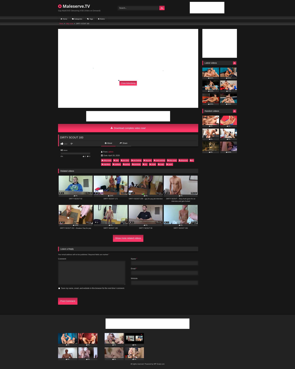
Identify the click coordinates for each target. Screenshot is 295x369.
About (109, 143)
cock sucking (160, 160)
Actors (102, 19)
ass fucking (137, 160)
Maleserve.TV (76, 6)
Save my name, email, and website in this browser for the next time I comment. (93, 288)
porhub (127, 164)
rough (162, 164)
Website (134, 278)
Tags (91, 19)
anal (117, 160)
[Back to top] (287, 362)
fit (192, 160)
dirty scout (69, 23)
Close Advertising (128, 83)
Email (134, 269)
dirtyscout (184, 160)
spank (170, 164)
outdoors (117, 164)
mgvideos (107, 164)
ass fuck (126, 160)
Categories (78, 19)
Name (134, 259)
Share (124, 143)
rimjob (153, 164)
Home (65, 19)
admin (110, 152)
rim (146, 164)
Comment (62, 259)
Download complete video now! (129, 128)
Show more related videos (128, 238)
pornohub (137, 164)
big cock (148, 160)
